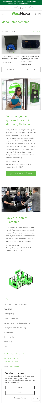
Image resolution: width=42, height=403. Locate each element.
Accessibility (8, 342)
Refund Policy (8, 309)
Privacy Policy (8, 332)
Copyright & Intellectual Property (15, 328)
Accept (20, 387)
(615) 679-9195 (14, 367)
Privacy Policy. (15, 382)
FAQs (5, 346)
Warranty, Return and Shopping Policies (17, 323)
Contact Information (11, 318)
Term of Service (9, 337)
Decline (20, 393)
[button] (2, 14)
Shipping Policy (9, 314)
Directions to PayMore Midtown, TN (20, 174)
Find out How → (24, 3)
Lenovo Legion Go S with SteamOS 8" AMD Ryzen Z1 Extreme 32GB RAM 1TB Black (30, 58)
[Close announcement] (38, 2)
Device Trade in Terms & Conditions (15, 304)
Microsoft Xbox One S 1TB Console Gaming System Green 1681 (11, 57)
